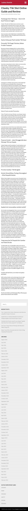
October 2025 (4, 365)
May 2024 (3, 412)
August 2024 (4, 404)
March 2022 (4, 477)
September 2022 (5, 468)
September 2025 (5, 367)
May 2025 (3, 379)
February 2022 (4, 480)
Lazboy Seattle (6, 2)
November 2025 (5, 362)
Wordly (16, 509)
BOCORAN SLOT (5, 55)
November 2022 (5, 463)
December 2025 (5, 359)
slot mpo (3, 500)
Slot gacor (3, 503)
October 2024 (4, 398)
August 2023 (4, 438)
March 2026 (4, 351)
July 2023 (3, 440)
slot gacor (3, 487)
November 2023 (5, 429)
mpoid (2, 490)
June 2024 (3, 409)
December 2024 (5, 393)
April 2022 (3, 474)
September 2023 (5, 435)
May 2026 (3, 345)
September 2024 (5, 401)
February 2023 (4, 454)
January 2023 (4, 457)
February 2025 (4, 387)
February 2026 (4, 353)
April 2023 (3, 449)
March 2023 (4, 452)
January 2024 (4, 423)
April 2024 (3, 415)
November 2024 (5, 395)
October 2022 (4, 466)
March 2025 (4, 384)
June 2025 (3, 376)
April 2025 (3, 381)
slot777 (3, 497)
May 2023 (3, 446)
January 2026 (4, 356)
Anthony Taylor (17, 14)
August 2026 (4, 339)
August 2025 (4, 370)
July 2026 (3, 342)
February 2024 (4, 421)
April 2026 (3, 348)
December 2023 (5, 426)
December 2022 (5, 460)
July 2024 (3, 407)
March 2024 (4, 418)
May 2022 (3, 471)
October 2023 (4, 432)
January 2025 (4, 390)
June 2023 (3, 443)
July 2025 (3, 373)
